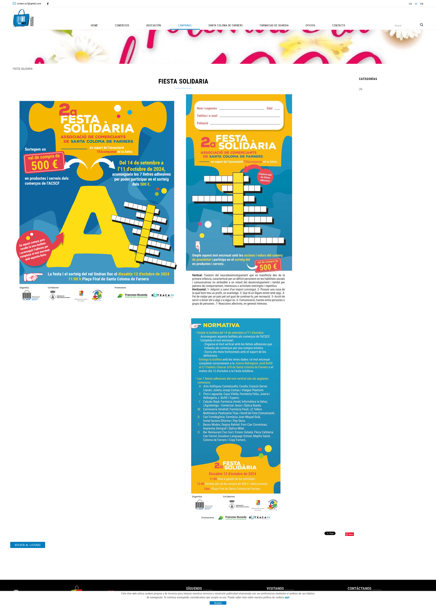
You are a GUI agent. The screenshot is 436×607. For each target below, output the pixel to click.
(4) (360, 89)
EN (421, 3)
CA (410, 3)
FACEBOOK (48, 3)
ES (416, 3)
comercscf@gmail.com (29, 3)
